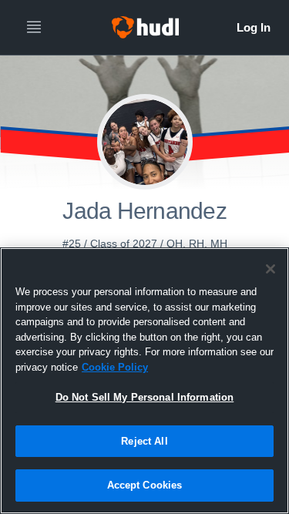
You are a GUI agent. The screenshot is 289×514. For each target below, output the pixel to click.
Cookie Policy (115, 367)
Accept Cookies (145, 485)
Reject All (144, 441)
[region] (144, 380)
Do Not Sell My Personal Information (144, 397)
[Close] (270, 269)
